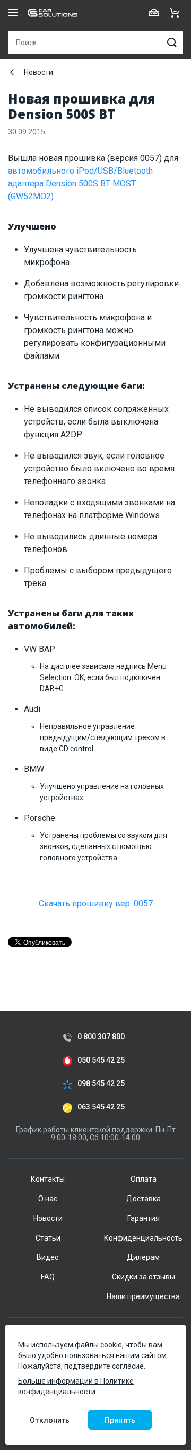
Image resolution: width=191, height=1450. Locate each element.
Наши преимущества (143, 1296)
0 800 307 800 (101, 1037)
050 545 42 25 (101, 1060)
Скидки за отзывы (143, 1277)
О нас (47, 1198)
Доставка (143, 1198)
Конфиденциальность (143, 1238)
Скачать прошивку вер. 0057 (96, 903)
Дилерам (143, 1257)
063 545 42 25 (101, 1107)
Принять (120, 1420)
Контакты (48, 1179)
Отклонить (50, 1420)
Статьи (48, 1238)
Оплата (144, 1179)
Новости (38, 72)
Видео (48, 1257)
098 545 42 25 (101, 1084)
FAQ (48, 1277)
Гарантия (143, 1218)
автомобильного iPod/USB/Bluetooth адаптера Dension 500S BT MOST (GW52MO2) (80, 183)
